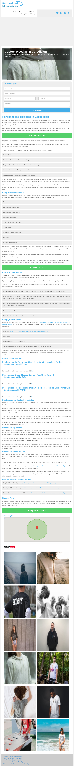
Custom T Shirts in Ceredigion (12, 756)
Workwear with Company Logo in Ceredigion (17, 764)
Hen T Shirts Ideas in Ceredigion (13, 760)
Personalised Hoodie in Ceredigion (14, 762)
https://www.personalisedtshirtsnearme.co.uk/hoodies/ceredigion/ (47, 493)
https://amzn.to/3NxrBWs (14, 377)
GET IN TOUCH (37, 135)
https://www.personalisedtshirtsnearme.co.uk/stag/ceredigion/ (29, 331)
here (32, 371)
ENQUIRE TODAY (37, 510)
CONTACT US (37, 267)
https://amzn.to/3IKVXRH (14, 390)
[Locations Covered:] (3, 3)
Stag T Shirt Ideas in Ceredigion (13, 758)
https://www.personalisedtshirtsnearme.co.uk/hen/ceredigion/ (48, 466)
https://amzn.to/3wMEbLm (15, 364)
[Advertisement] (37, 31)
